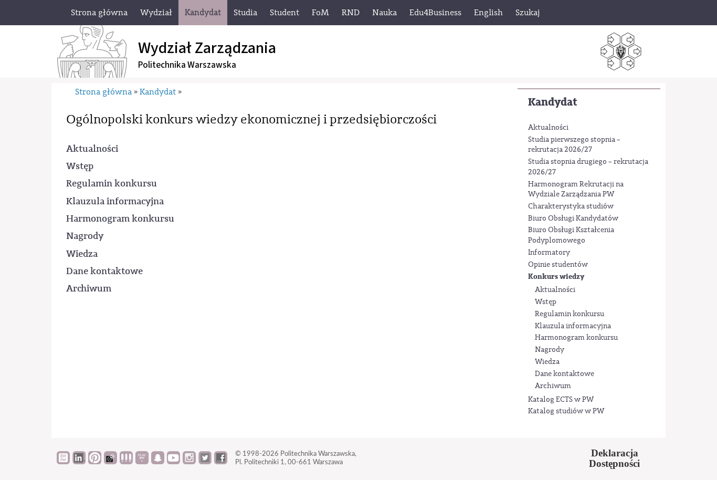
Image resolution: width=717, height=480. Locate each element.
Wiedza (547, 362)
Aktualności (548, 127)
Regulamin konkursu (569, 314)
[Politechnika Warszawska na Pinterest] (94, 461)
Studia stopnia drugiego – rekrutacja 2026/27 (588, 167)
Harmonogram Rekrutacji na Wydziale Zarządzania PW (576, 190)
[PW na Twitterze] (205, 461)
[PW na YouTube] (173, 461)
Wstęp (545, 302)
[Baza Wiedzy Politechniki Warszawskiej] (63, 461)
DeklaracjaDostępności (614, 458)
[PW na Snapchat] (157, 461)
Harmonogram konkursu (576, 337)
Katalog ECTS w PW (561, 399)
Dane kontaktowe (564, 374)
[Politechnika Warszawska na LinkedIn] (79, 461)
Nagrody (549, 349)
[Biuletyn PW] (126, 461)
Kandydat (552, 102)
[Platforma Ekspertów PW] (110, 461)
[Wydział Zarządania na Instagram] (189, 461)
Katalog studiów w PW (566, 411)
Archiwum (553, 386)
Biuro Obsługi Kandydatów (573, 218)
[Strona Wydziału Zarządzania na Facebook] (220, 461)
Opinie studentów (558, 264)
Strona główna (103, 92)
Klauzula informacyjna (573, 326)
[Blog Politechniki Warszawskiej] (142, 461)
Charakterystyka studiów (571, 206)
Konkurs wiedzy (556, 276)
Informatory (549, 252)
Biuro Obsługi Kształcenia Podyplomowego (571, 235)
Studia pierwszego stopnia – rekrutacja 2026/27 (574, 145)
